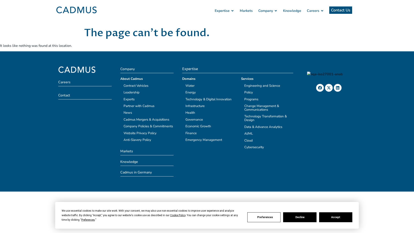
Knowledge (129, 161)
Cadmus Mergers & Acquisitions (146, 119)
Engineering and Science (262, 85)
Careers (64, 82)
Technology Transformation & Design (265, 118)
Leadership (132, 92)
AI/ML (248, 133)
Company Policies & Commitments (148, 126)
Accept (335, 217)
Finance (191, 133)
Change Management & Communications (261, 108)
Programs (251, 99)
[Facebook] (320, 88)
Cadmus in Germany (136, 172)
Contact (64, 95)
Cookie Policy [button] (177, 215)
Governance (194, 119)
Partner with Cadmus (139, 106)
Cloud (248, 140)
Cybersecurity (254, 147)
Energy (190, 92)
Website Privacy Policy (140, 133)
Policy (248, 92)
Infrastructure (195, 106)
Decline (299, 217)
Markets (126, 151)
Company (127, 69)
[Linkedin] (338, 88)
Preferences (265, 217)
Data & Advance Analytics (263, 127)
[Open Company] (276, 10)
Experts (129, 99)
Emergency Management (203, 140)
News (128, 112)
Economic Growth (198, 126)
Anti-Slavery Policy (137, 140)
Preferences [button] (88, 219)
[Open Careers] (322, 10)
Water (189, 85)
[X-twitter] (329, 88)
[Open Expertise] (232, 10)
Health (190, 112)
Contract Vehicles (136, 85)
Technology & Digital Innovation (208, 99)
